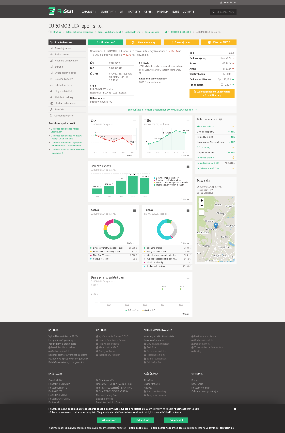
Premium (162, 11)
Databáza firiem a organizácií (79, 32)
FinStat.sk (56, 32)
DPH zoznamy (203, 147)
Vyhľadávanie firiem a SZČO (63, 336)
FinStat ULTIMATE (57, 387)
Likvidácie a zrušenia (205, 336)
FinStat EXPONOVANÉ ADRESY (112, 391)
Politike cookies (136, 428)
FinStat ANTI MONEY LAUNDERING (114, 384)
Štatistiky (107, 11)
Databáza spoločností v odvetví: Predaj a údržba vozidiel (66, 137)
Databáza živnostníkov (63, 347)
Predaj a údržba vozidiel (109, 32)
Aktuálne (148, 380)
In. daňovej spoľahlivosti (208, 168)
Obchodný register (64, 115)
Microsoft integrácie (106, 395)
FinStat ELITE (55, 391)
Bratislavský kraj (132, 32)
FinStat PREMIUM (57, 395)
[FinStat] (60, 14)
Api (122, 11)
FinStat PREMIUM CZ (59, 384)
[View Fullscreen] (201, 212)
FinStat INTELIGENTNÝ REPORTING (114, 387)
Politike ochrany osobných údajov (167, 428)
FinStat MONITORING (59, 398)
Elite (175, 11)
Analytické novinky (156, 395)
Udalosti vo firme (63, 85)
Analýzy (148, 387)
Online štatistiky (152, 384)
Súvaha (59, 66)
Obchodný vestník (203, 340)
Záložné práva (154, 362)
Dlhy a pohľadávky (64, 91)
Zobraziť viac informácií (160, 109)
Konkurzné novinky (156, 391)
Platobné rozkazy (64, 97)
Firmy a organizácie (109, 343)
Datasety (134, 11)
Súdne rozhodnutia (66, 103)
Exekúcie (59, 109)
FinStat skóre (62, 54)
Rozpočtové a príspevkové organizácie (68, 358)
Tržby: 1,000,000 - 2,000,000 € (177, 32)
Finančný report (63, 48)
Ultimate (188, 11)
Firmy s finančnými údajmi (62, 340)
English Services (104, 398)
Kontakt (195, 380)
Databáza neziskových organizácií (66, 362)
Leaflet (221, 261)
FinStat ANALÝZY (105, 380)
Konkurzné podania (154, 340)
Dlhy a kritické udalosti (158, 343)
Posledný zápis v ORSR (208, 163)
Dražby (198, 351)
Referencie (197, 384)
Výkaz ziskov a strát (65, 73)
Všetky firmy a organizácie (62, 343)
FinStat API (54, 402)
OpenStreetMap (229, 261)
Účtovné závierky (64, 79)
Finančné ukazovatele (66, 60)
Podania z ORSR (202, 343)
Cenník (148, 11)
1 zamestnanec (152, 32)
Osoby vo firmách (60, 351)
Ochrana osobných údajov (204, 391)
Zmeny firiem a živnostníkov (208, 347)
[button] (216, 225)
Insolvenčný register (109, 355)
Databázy (88, 11)
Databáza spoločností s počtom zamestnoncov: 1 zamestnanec (66, 144)
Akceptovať (108, 420)
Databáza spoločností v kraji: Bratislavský (65, 130)
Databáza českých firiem (109, 402)
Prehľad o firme (63, 42)
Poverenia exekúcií (206, 157)
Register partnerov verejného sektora (67, 355)
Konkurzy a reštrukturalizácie (159, 336)
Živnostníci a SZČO (108, 347)
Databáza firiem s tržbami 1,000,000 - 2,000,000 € (68, 151)
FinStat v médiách (200, 387)
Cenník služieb (55, 380)
